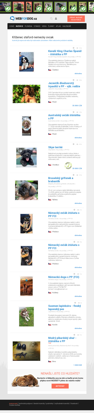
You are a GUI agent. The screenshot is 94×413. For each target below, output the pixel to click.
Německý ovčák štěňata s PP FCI (63, 214)
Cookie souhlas (14, 405)
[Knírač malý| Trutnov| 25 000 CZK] (29, 7)
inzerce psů (13, 403)
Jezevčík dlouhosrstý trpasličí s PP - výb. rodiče (64, 85)
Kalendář (67, 26)
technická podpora (25, 403)
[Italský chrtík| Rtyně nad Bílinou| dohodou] (60, 7)
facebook (74, 403)
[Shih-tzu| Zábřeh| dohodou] (48, 7)
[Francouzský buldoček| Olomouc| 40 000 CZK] (83, 7)
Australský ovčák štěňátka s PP (64, 117)
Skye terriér (55, 147)
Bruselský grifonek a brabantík (60, 180)
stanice (37, 26)
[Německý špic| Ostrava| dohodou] (18, 7)
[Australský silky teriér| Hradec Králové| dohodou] (73, 7)
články (51, 26)
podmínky (49, 403)
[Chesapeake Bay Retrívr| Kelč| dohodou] (37, 7)
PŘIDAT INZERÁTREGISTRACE (76, 18)
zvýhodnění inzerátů (62, 403)
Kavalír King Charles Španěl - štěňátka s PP (65, 53)
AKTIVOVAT (60, 386)
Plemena (28, 26)
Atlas (58, 26)
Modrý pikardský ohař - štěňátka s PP (62, 339)
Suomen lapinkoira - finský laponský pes (64, 307)
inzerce (19, 26)
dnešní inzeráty (39, 403)
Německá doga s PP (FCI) (63, 277)
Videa (44, 26)
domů (11, 26)
